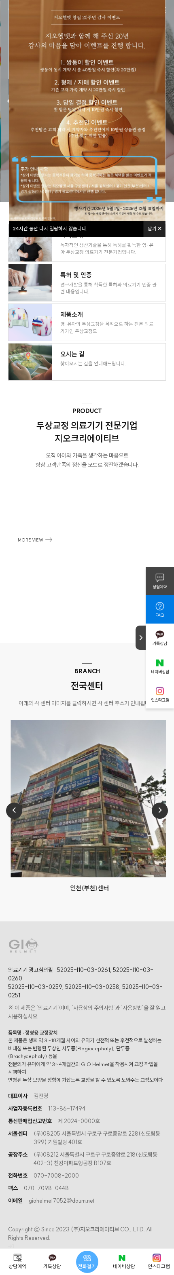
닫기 (153, 228)
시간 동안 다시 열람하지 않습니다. (50, 228)
